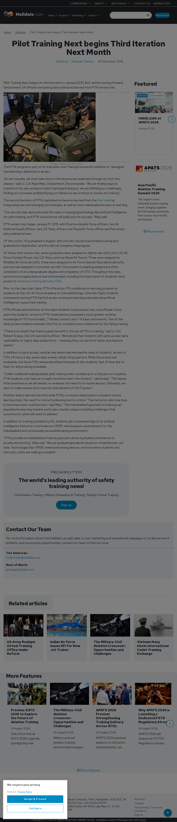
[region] (35, 799)
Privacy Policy (24, 791)
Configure (35, 808)
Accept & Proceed (35, 799)
